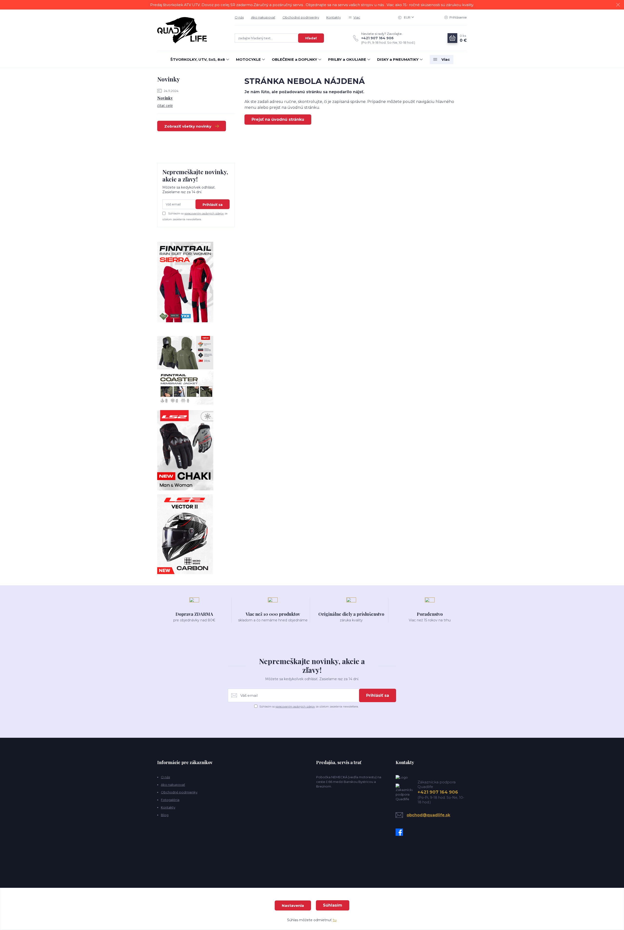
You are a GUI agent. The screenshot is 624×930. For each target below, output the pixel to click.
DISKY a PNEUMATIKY (398, 59)
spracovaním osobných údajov (204, 213)
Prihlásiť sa (213, 204)
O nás (239, 17)
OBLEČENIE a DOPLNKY (294, 59)
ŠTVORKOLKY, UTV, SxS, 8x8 (197, 59)
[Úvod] (191, 30)
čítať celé (165, 105)
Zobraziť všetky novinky (187, 126)
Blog (164, 815)
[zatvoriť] (618, 5)
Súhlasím (332, 905)
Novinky (165, 98)
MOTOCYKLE (248, 59)
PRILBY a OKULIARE (347, 59)
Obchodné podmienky (301, 17)
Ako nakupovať (263, 17)
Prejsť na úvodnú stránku (278, 119)
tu (334, 920)
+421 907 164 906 (377, 38)
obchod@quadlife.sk (428, 815)
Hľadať (311, 38)
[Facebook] (400, 832)
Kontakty (333, 17)
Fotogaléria (170, 800)
